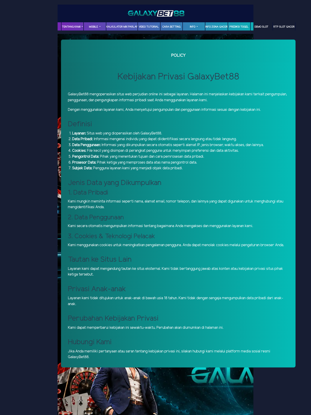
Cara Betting (171, 26)
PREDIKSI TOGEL (239, 26)
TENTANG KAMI (71, 26)
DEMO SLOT (261, 26)
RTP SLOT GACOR (284, 26)
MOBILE (94, 26)
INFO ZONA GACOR (216, 26)
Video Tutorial (149, 26)
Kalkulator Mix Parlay (122, 26)
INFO (193, 26)
